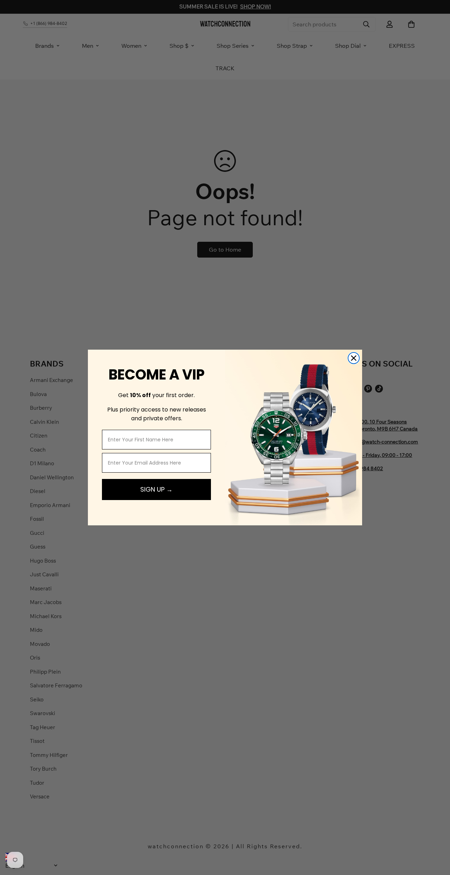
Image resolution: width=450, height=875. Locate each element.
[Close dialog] (353, 358)
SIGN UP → (156, 489)
